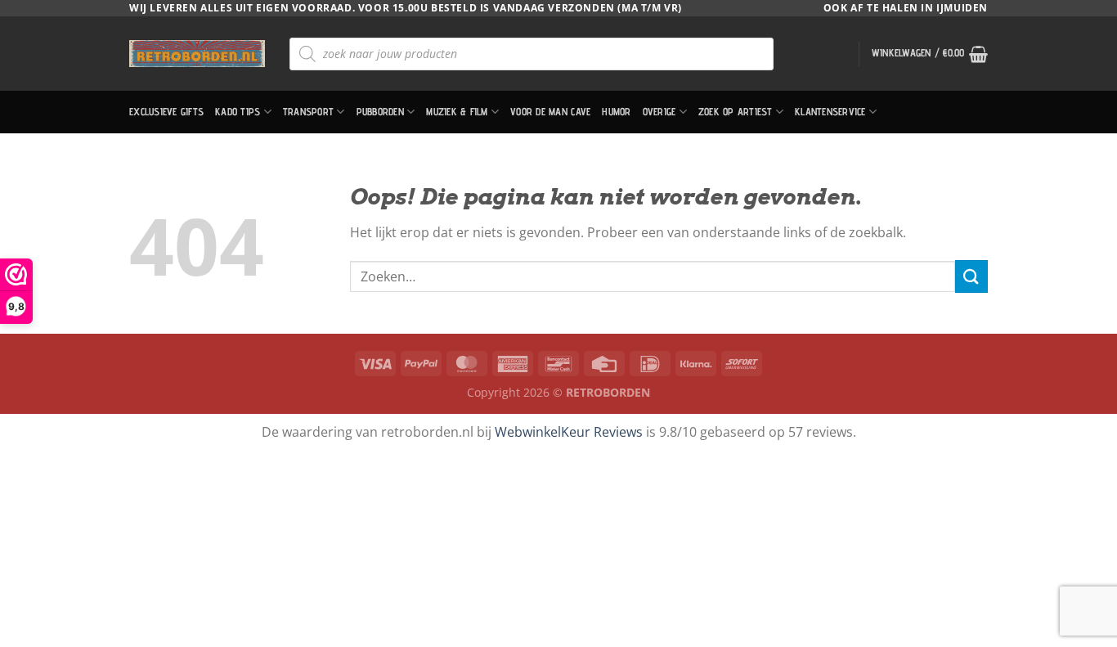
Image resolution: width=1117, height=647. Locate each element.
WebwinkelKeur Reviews (569, 432)
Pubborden (380, 112)
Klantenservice (830, 112)
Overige (659, 112)
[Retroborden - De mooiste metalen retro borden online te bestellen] (197, 53)
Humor (616, 112)
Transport (308, 112)
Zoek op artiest (735, 112)
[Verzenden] (971, 276)
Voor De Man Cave (550, 112)
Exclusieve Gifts (166, 112)
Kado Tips (237, 112)
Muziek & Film (456, 112)
